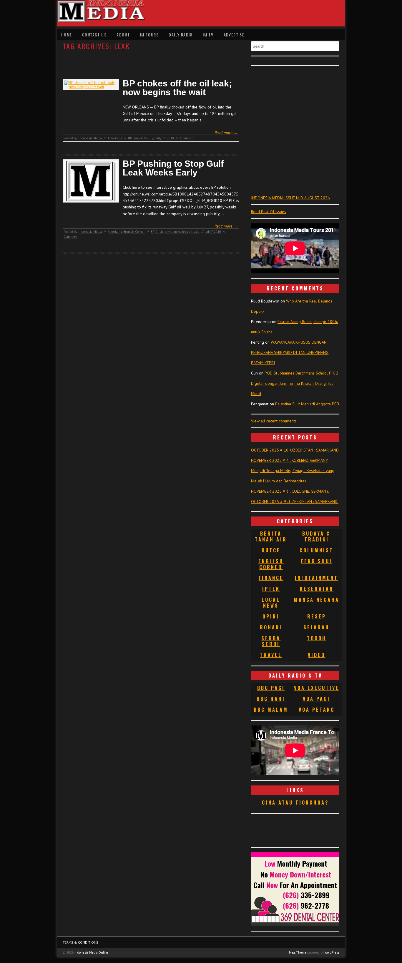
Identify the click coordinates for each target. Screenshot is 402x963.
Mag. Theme (297, 952)
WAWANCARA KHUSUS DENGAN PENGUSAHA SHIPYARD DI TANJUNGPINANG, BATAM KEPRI (290, 352)
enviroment (173, 232)
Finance (271, 577)
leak (135, 138)
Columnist (316, 550)
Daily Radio (180, 34)
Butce (271, 550)
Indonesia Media (90, 138)
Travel (271, 654)
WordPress (332, 952)
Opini (271, 616)
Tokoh (316, 638)
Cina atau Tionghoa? (295, 802)
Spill (147, 138)
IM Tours (149, 34)
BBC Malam (271, 709)
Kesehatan (316, 588)
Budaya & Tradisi (316, 536)
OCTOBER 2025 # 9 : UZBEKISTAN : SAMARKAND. (294, 501)
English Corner (134, 232)
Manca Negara (316, 599)
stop (196, 232)
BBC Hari (271, 698)
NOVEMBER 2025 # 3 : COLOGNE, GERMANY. (290, 491)
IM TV (208, 34)
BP (130, 138)
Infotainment (316, 577)
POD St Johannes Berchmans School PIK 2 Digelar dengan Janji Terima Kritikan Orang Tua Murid (294, 383)
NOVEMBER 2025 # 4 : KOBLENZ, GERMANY (289, 460)
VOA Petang (317, 709)
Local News (271, 602)
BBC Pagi (271, 687)
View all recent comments (274, 421)
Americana (115, 138)
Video (316, 654)
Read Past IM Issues (268, 211)
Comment (187, 138)
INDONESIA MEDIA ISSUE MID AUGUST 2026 (290, 197)
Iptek (271, 588)
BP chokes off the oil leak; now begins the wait (177, 88)
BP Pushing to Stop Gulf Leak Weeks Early (173, 168)
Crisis (159, 232)
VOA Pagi (316, 698)
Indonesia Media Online (91, 952)
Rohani (271, 627)
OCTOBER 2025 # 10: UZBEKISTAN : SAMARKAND (295, 450)
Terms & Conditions (80, 942)
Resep (316, 616)
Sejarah (316, 627)
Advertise (234, 34)
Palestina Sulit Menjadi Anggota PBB (307, 404)
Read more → (226, 132)
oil (141, 138)
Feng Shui (316, 561)
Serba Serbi (270, 641)
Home (66, 34)
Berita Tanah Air (271, 536)
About (123, 34)
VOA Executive (316, 687)
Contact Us (94, 34)
